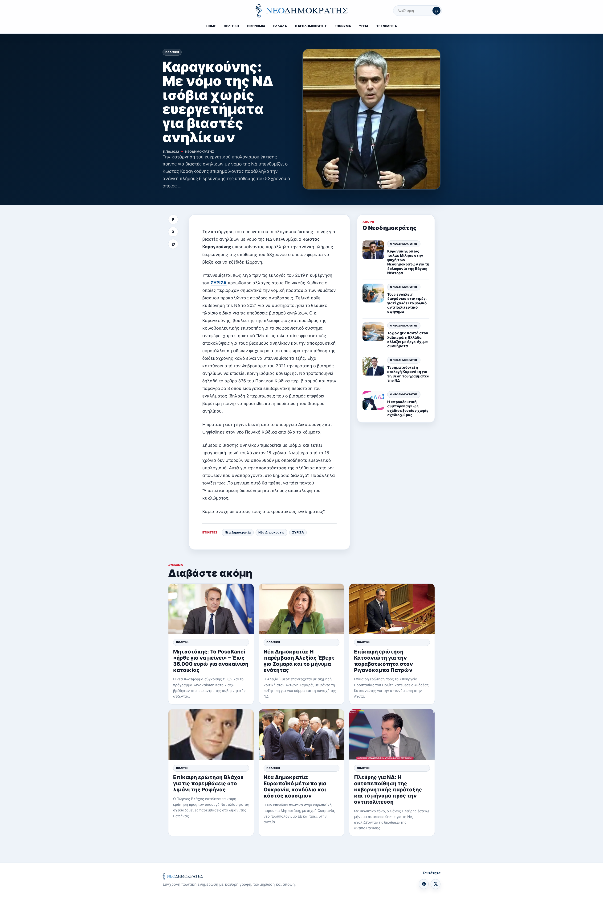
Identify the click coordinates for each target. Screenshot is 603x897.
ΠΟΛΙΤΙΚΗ (231, 26)
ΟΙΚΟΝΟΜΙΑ (256, 26)
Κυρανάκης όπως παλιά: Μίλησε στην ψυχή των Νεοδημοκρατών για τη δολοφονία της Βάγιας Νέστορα (408, 262)
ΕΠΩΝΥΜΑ (343, 26)
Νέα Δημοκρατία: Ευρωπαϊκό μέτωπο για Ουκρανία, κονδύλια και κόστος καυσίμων (295, 786)
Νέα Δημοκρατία (238, 532)
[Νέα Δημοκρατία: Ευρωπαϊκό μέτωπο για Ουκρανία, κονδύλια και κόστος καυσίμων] (301, 734)
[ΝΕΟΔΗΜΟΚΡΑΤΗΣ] (301, 10)
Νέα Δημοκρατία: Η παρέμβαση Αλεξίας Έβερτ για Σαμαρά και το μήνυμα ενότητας (299, 661)
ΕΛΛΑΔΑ (280, 26)
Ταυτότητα (431, 873)
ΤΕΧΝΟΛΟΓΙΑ (386, 26)
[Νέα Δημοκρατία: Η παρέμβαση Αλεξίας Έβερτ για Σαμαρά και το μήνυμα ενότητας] (301, 609)
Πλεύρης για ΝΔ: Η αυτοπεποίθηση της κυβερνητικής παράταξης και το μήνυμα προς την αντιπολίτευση (388, 789)
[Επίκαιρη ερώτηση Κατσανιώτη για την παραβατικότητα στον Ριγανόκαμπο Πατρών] (392, 609)
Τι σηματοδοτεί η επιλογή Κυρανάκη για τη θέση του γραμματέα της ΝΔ (408, 374)
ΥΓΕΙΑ (363, 26)
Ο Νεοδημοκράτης (404, 243)
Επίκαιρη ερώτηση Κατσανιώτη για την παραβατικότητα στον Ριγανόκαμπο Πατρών (383, 661)
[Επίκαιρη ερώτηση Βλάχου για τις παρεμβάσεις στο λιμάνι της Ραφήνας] (211, 734)
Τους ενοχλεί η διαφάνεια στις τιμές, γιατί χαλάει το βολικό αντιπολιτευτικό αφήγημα (407, 303)
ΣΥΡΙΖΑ (219, 282)
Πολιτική (172, 52)
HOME (211, 26)
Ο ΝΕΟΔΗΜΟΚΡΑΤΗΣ (311, 26)
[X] (435, 884)
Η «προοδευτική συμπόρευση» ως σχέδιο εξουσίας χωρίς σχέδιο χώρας (407, 408)
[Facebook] (424, 884)
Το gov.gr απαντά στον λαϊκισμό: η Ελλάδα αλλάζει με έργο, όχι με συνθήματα (407, 339)
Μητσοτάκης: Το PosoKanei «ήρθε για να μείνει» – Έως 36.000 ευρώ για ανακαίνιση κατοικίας (211, 661)
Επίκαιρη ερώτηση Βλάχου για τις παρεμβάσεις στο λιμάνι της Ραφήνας (208, 783)
